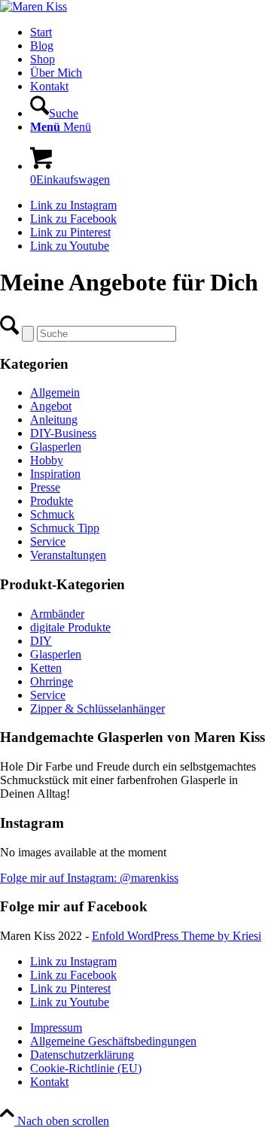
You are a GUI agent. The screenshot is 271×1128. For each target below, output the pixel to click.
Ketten (46, 667)
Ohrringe (51, 681)
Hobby (46, 460)
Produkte (51, 500)
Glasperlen (55, 446)
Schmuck (52, 514)
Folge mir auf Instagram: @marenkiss (89, 877)
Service (47, 541)
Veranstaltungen (68, 555)
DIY (41, 640)
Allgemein (55, 392)
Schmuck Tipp (64, 527)
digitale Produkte (70, 627)
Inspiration (55, 473)
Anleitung (54, 419)
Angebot (51, 406)
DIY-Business (63, 433)
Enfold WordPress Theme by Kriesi (176, 935)
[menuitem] (150, 32)
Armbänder (57, 613)
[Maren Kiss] (33, 6)
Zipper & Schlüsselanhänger (97, 708)
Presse (45, 487)
